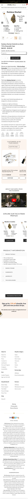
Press (2, 358)
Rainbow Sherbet (11, 80)
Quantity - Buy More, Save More (8, 50)
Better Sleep (4, 384)
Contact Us (4, 360)
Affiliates (17, 373)
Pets (16, 363)
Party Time (3, 393)
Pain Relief (3, 388)
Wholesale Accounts (19, 386)
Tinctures (17, 360)
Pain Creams (18, 358)
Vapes (16, 354)
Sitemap (14, 404)
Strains (16, 365)
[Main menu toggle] (2, 5)
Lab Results (4, 363)
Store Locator (18, 388)
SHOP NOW (10, 178)
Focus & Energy (4, 391)
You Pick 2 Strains (19, 61)
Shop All (3, 399)
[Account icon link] (24, 4)
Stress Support (4, 386)
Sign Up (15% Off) (5, 377)
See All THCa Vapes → (14, 146)
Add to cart (15, 58)
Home (2, 7)
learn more (9, 240)
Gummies (17, 356)
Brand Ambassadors (19, 375)
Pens (16, 367)
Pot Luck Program (5, 365)
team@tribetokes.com (8, 468)
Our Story (3, 356)
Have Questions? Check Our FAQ (14, 295)
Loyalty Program (5, 375)
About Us (3, 354)
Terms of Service (14, 408)
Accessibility (4, 369)
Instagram (3, 367)
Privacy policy (14, 406)
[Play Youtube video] (14, 200)
